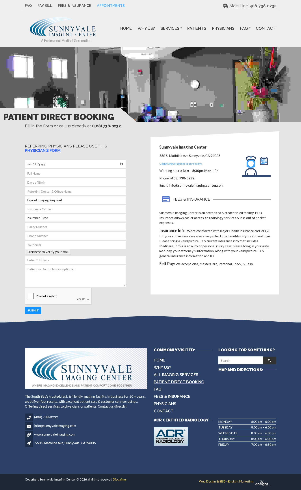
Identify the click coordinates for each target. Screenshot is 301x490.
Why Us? (146, 28)
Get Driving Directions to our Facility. (180, 163)
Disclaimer (120, 479)
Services (170, 28)
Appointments (111, 6)
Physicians (223, 28)
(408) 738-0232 (46, 417)
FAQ (28, 6)
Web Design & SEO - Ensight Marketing (226, 481)
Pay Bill (44, 6)
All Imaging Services (176, 374)
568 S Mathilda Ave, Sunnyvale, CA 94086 (65, 443)
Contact (266, 28)
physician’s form (43, 150)
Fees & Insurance (74, 6)
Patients (196, 28)
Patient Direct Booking (179, 382)
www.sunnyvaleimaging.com (54, 434)
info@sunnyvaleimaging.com (55, 426)
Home (126, 28)
